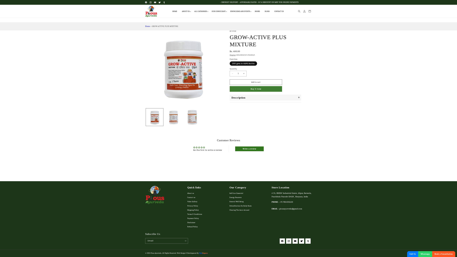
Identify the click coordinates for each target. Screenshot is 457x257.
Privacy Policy (192, 206)
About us (190, 193)
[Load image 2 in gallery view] (173, 117)
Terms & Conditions (194, 214)
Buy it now (256, 89)
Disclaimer (191, 223)
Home (147, 26)
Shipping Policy (193, 210)
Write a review (249, 149)
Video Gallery (192, 202)
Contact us (191, 197)
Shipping (233, 55)
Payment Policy (193, 218)
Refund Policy (192, 227)
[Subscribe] (185, 241)
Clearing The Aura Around (239, 210)
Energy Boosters (235, 197)
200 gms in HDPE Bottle (243, 63)
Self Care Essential (236, 193)
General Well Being (236, 202)
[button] (185, 11)
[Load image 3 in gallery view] (192, 117)
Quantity (233, 69)
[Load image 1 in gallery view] (154, 117)
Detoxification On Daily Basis (240, 206)
